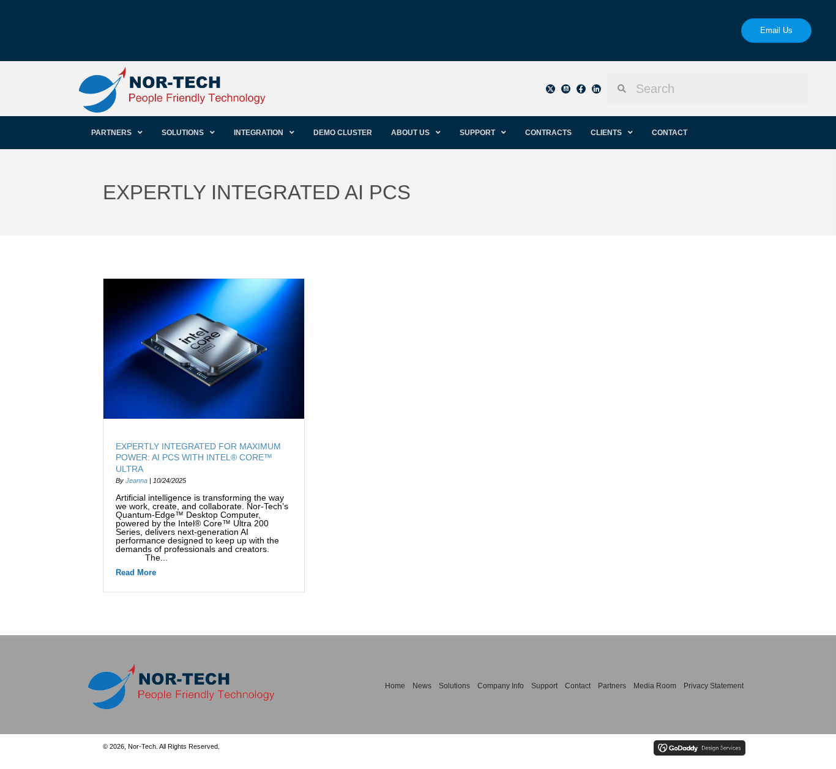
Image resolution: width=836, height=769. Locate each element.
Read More (136, 572)
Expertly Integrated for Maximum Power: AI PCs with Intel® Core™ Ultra (198, 457)
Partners (612, 686)
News (421, 686)
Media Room (654, 686)
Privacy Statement (714, 686)
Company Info (500, 686)
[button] (550, 89)
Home (395, 686)
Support (544, 686)
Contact (578, 686)
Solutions (454, 686)
